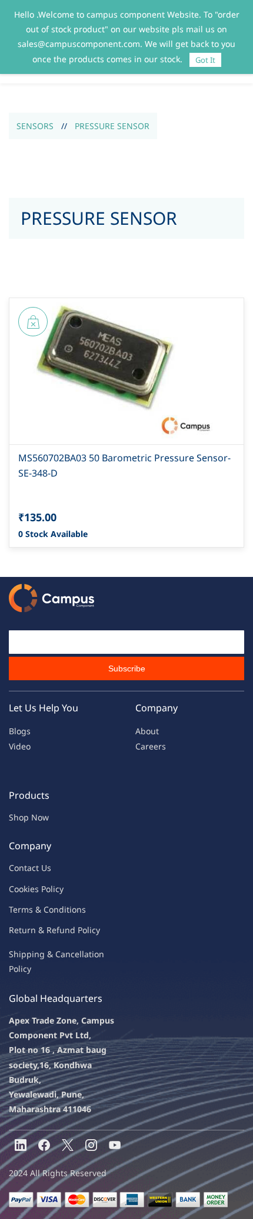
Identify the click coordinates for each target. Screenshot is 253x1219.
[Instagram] (91, 1145)
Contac (22, 867)
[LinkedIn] (20, 1145)
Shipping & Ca (37, 954)
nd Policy (82, 930)
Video (20, 746)
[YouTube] (115, 1145)
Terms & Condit (39, 909)
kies (31, 888)
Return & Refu (37, 930)
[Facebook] (44, 1145)
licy (57, 888)
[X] (67, 1145)
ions (77, 909)
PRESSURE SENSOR (112, 125)
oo (19, 888)
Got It (205, 60)
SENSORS (35, 125)
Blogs (20, 731)
